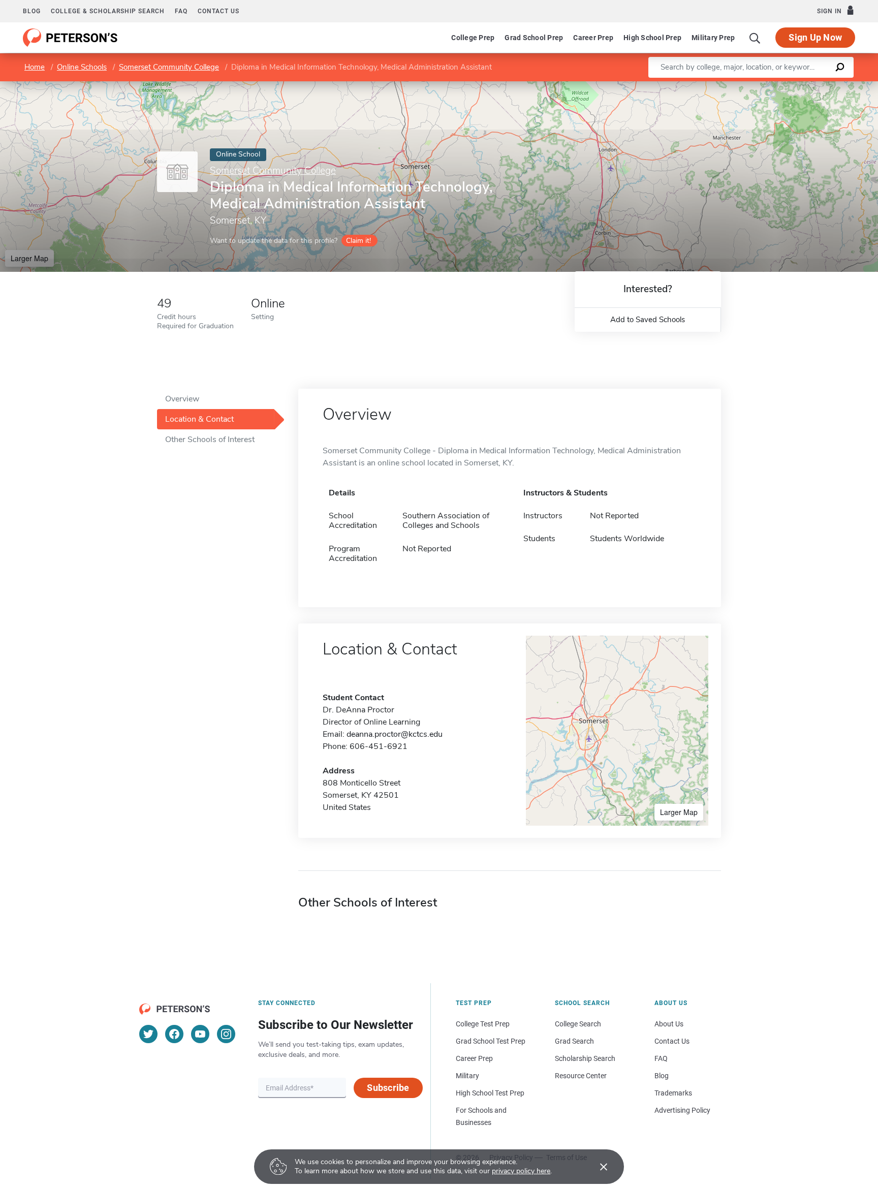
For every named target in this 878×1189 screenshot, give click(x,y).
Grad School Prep (534, 38)
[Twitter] (148, 1034)
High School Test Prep (490, 1093)
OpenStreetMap (809, 86)
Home (34, 67)
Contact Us (671, 1041)
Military (467, 1076)
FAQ (181, 11)
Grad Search (574, 1041)
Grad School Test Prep (490, 1041)
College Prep (472, 38)
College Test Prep (483, 1024)
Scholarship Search (585, 1058)
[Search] (755, 37)
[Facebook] (174, 1034)
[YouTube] (200, 1034)
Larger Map (29, 258)
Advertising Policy (682, 1110)
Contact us (218, 11)
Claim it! (358, 240)
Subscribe (388, 1087)
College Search (578, 1024)
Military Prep (713, 38)
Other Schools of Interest (210, 439)
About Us (668, 1024)
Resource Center (581, 1076)
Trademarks (673, 1093)
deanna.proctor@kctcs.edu (395, 734)
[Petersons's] (70, 37)
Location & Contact (199, 419)
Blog (32, 11)
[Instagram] (226, 1034)
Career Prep (593, 38)
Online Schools (82, 67)
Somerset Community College (169, 67)
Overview (182, 398)
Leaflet (758, 86)
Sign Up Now (815, 37)
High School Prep (652, 38)
